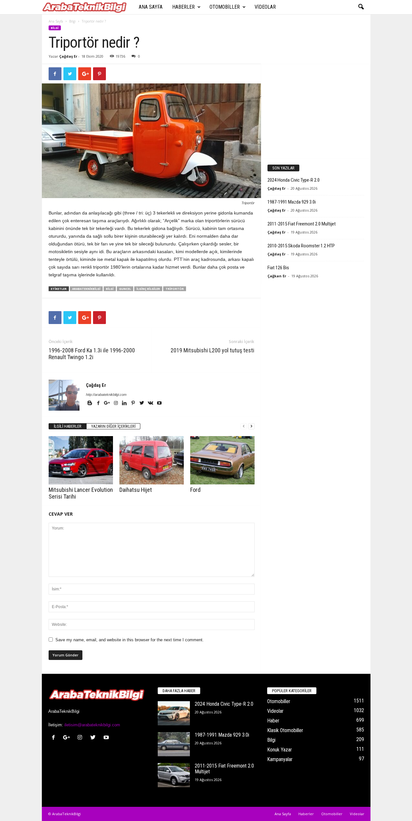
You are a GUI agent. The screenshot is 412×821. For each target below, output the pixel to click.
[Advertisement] (315, 111)
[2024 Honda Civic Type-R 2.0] (174, 713)
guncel (125, 289)
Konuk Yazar (279, 750)
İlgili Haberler (67, 426)
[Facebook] (99, 403)
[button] (361, 7)
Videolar (265, 7)
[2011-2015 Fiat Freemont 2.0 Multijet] (174, 775)
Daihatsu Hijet (135, 489)
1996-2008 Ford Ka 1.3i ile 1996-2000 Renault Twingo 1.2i (92, 353)
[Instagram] (116, 403)
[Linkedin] (125, 403)
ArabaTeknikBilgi (86, 289)
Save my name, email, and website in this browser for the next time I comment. (129, 639)
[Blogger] (90, 403)
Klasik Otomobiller (285, 730)
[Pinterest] (133, 403)
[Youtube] (159, 403)
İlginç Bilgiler (148, 289)
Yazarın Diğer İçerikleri (113, 426)
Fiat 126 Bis (278, 268)
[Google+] (107, 403)
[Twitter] (142, 403)
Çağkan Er (276, 275)
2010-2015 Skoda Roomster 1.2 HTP (301, 246)
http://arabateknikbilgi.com (106, 394)
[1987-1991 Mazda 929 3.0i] (174, 744)
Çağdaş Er (68, 56)
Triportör (174, 289)
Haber (273, 721)
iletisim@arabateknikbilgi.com (92, 724)
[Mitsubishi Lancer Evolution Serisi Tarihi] (81, 460)
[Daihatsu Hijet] (151, 460)
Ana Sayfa (151, 7)
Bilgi (72, 21)
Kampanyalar (280, 759)
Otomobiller (225, 7)
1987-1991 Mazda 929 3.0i (291, 202)
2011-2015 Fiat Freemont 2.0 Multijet (301, 224)
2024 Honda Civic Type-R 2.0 (293, 180)
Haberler (183, 7)
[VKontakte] (151, 403)
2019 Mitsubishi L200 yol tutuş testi (212, 350)
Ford (195, 489)
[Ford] (222, 460)
